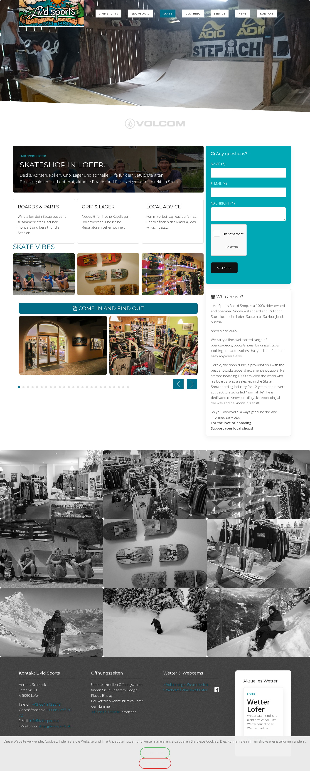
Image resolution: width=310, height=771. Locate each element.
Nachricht (223, 204)
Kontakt (266, 13)
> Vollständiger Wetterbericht (186, 685)
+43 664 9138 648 (106, 713)
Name (218, 165)
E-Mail (219, 185)
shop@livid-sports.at (55, 727)
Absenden (224, 269)
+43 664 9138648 (46, 705)
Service (219, 13)
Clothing (193, 13)
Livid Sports (108, 13)
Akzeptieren (155, 753)
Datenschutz (155, 763)
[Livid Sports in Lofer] (63, 346)
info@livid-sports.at (44, 721)
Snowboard (141, 13)
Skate (167, 13)
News (242, 13)
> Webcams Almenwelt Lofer (185, 691)
